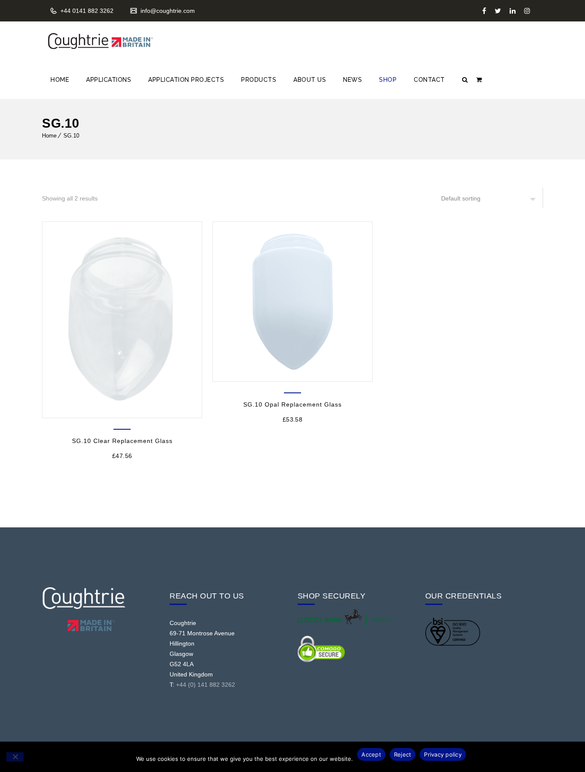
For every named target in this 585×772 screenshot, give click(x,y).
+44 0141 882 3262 (86, 10)
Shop (388, 79)
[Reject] (15, 757)
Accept (371, 754)
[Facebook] (484, 10)
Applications (108, 79)
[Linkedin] (512, 10)
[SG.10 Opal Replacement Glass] (292, 301)
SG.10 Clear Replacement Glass (122, 440)
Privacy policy (443, 754)
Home (60, 79)
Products (258, 79)
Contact (429, 79)
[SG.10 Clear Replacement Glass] (122, 319)
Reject (403, 754)
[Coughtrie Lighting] (100, 41)
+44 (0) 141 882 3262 (205, 684)
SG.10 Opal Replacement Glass (292, 404)
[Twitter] (497, 10)
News (352, 79)
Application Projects (186, 79)
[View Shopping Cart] (479, 79)
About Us (309, 79)
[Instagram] (527, 10)
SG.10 (71, 135)
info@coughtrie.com (167, 10)
